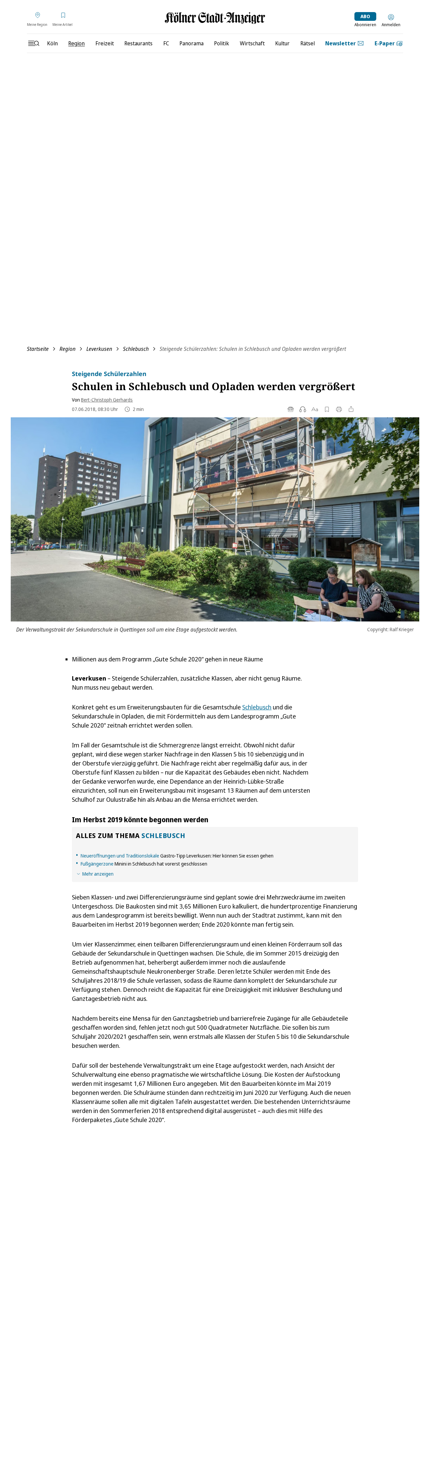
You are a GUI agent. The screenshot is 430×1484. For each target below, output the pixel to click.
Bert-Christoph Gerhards (107, 400)
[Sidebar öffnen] (33, 43)
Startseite (38, 349)
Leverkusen (99, 349)
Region (67, 349)
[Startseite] (215, 18)
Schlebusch (136, 349)
